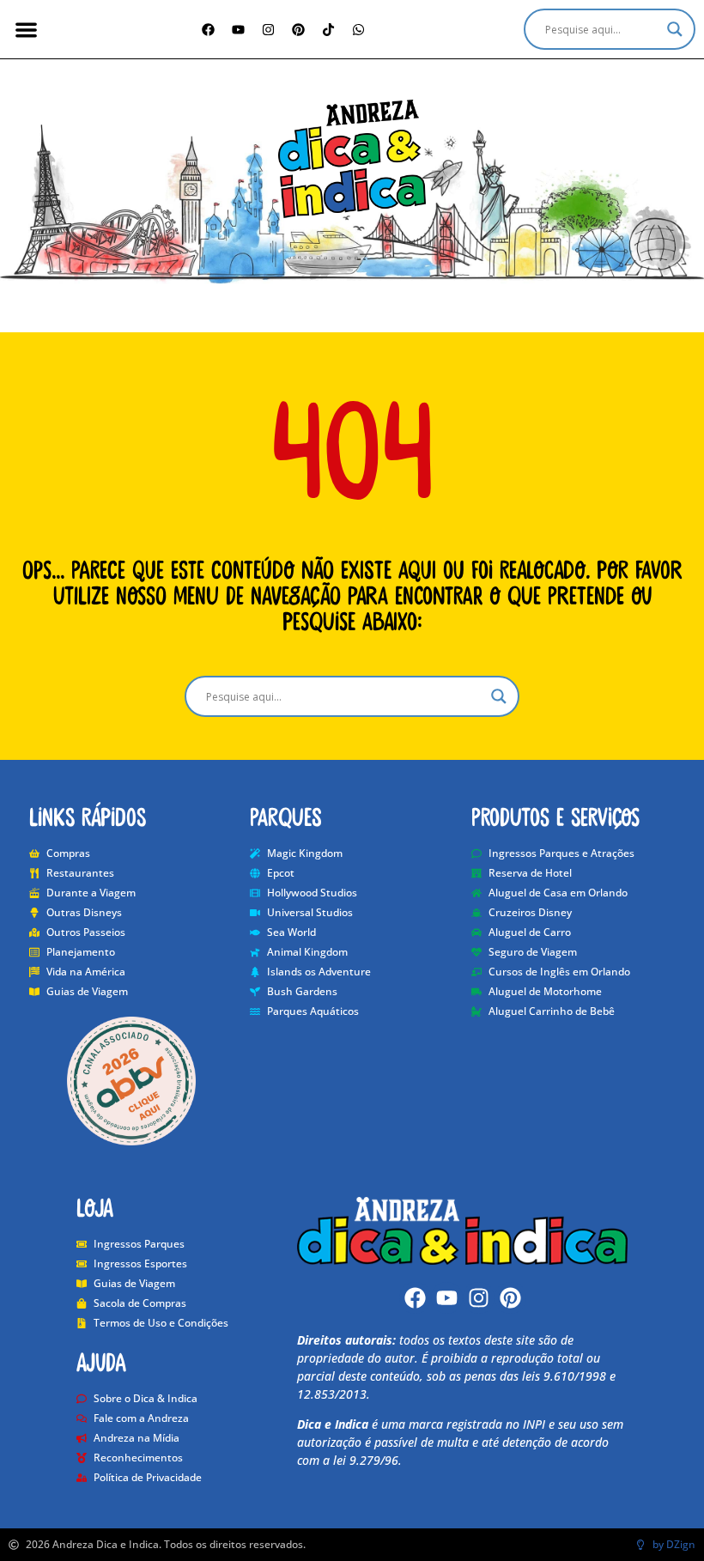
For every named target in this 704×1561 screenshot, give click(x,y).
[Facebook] (209, 29)
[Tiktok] (329, 29)
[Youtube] (447, 1298)
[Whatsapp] (359, 29)
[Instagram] (269, 29)
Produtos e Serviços (555, 816)
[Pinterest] (299, 29)
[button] (26, 29)
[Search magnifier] (675, 29)
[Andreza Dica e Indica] (352, 159)
